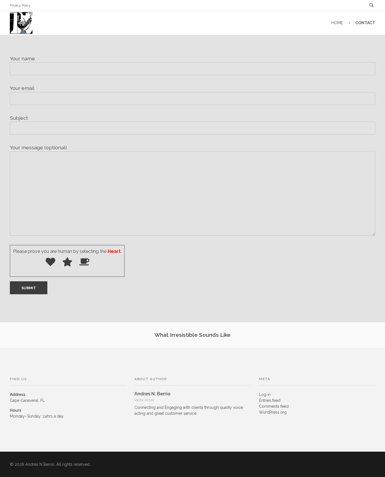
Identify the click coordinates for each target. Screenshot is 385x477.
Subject (19, 118)
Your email (22, 88)
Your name (22, 58)
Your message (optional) (38, 147)
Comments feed (274, 406)
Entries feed (269, 400)
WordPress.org (273, 412)
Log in (265, 394)
